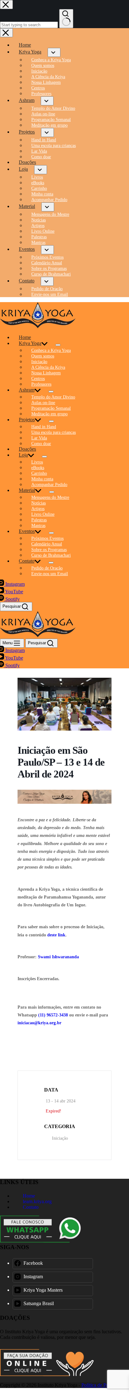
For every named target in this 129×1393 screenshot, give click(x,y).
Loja (23, 455)
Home (25, 337)
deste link (56, 935)
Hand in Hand (43, 426)
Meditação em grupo (49, 414)
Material (27, 490)
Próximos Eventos (47, 538)
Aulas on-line (43, 402)
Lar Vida (39, 438)
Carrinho (39, 473)
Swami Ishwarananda (58, 957)
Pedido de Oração (47, 568)
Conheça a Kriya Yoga (51, 350)
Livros (37, 462)
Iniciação (39, 361)
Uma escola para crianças (53, 432)
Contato (26, 561)
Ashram (26, 390)
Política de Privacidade (103, 1385)
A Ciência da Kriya (48, 367)
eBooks (37, 467)
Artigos (37, 508)
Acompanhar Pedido (49, 484)
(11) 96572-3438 (53, 1015)
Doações (27, 449)
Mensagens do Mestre (50, 497)
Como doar (41, 443)
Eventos (27, 531)
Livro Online (42, 514)
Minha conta (42, 479)
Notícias (38, 503)
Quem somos (42, 356)
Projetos (27, 419)
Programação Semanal (51, 408)
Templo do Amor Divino (53, 397)
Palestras (39, 520)
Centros (38, 378)
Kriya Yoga (30, 343)
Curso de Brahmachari (51, 555)
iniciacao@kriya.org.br (39, 1023)
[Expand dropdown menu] (57, 345)
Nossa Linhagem (46, 373)
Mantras (38, 525)
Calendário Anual (46, 544)
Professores (41, 384)
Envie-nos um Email (49, 573)
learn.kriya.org (37, 1201)
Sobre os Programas (49, 549)
